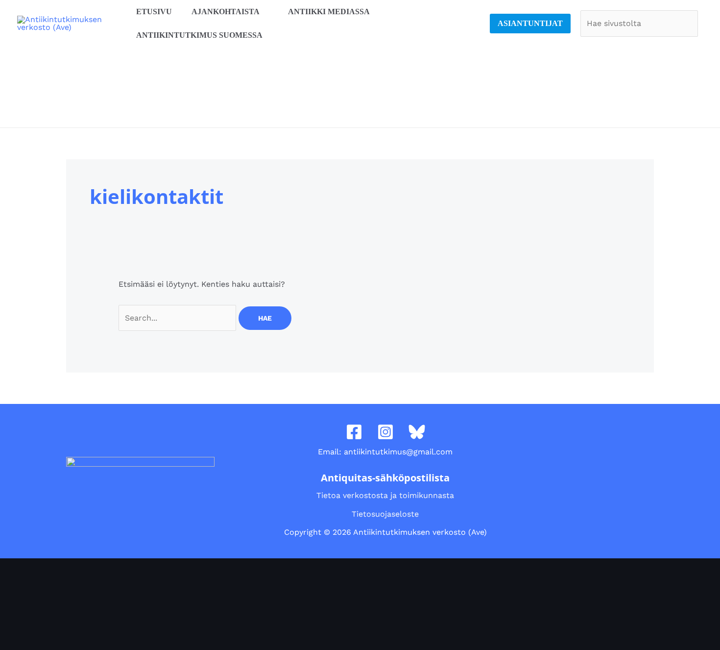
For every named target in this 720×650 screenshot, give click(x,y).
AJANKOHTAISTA (226, 11)
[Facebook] (354, 432)
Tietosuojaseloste (385, 514)
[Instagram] (385, 432)
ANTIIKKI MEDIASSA (329, 11)
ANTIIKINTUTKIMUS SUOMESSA (199, 35)
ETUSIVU (154, 11)
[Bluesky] (416, 432)
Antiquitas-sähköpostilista (385, 477)
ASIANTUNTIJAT (530, 23)
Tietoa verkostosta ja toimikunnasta (385, 495)
